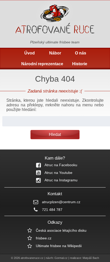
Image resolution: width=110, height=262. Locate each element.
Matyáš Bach (91, 257)
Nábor (55, 53)
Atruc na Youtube (58, 173)
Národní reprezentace (42, 64)
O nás (80, 53)
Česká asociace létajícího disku (61, 230)
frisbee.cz (43, 238)
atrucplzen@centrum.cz (61, 202)
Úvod (29, 53)
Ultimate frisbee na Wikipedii (59, 246)
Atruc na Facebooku (61, 165)
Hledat (55, 134)
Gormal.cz (61, 257)
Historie (79, 64)
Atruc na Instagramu (61, 180)
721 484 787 (52, 210)
